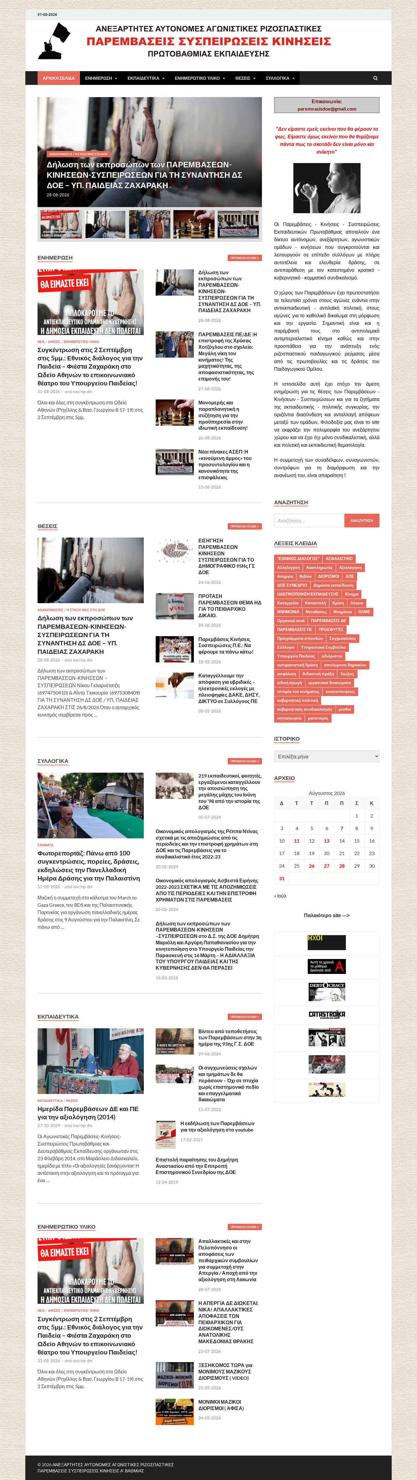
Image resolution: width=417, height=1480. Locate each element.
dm (89, 391)
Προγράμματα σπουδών (300, 638)
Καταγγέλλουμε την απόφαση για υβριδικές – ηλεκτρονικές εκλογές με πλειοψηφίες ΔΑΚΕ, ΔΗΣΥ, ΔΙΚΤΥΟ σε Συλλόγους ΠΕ (229, 688)
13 (326, 841)
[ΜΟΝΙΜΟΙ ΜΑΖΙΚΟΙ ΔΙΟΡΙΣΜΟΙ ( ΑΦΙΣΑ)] (175, 1402)
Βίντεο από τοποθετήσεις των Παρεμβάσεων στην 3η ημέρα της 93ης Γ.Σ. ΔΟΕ (230, 1037)
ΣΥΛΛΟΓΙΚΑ (277, 78)
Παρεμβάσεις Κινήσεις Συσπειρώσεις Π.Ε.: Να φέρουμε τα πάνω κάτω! (226, 645)
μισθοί (345, 709)
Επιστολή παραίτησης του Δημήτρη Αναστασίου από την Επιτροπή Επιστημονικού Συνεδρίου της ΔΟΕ (197, 1166)
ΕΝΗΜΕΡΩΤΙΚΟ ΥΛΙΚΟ (197, 78)
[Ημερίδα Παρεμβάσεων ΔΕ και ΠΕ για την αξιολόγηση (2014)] (91, 1032)
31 (282, 878)
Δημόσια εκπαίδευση (334, 585)
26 (311, 866)
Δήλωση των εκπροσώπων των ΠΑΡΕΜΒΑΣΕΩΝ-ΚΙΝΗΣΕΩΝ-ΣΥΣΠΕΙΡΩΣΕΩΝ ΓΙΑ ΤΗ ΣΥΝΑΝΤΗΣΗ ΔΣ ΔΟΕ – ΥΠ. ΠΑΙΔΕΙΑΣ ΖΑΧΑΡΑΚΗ (85, 634)
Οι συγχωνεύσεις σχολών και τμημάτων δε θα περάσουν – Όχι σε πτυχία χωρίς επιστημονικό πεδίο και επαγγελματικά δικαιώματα (228, 1083)
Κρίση (338, 602)
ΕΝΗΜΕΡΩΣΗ (98, 78)
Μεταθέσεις (316, 611)
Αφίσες (54, 342)
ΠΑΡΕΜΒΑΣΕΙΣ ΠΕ (294, 629)
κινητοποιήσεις (340, 691)
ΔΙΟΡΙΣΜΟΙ (328, 576)
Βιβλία (305, 576)
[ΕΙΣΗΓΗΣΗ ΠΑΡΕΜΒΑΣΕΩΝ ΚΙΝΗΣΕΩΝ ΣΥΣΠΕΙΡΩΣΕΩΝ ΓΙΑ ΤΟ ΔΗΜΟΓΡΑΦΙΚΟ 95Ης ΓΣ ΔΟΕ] (175, 541)
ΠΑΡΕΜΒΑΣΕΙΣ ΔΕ (328, 620)
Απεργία (285, 576)
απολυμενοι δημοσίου (345, 664)
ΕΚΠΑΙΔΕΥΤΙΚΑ (143, 78)
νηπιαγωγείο (289, 718)
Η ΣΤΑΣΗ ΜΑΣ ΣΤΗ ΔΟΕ (91, 154)
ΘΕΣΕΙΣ (242, 78)
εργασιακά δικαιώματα (329, 682)
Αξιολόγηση (350, 567)
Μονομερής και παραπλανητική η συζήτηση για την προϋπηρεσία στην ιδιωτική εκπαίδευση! (223, 415)
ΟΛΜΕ (364, 611)
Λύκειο (356, 602)
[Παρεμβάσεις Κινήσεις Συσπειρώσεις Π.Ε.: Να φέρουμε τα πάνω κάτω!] (175, 640)
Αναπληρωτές (319, 567)
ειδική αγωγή (289, 682)
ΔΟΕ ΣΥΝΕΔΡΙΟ (292, 585)
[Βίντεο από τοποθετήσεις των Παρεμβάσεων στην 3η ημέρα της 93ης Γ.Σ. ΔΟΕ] (175, 1032)
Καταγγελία (288, 602)
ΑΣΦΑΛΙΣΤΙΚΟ (339, 558)
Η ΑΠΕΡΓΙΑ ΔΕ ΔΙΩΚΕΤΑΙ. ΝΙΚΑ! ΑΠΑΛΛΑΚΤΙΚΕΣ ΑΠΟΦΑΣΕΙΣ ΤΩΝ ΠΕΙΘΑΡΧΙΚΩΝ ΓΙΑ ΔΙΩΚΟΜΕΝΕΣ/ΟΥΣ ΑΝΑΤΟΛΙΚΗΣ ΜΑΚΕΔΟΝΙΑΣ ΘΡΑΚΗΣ (228, 1322)
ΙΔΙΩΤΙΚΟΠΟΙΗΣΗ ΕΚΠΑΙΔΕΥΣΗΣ (308, 594)
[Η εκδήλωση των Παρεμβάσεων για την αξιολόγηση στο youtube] (166, 1124)
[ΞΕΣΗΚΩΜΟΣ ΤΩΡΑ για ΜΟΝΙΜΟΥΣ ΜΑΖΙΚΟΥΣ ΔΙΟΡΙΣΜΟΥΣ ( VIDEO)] (175, 1366)
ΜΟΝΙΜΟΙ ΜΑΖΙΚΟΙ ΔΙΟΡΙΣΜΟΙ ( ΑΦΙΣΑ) (221, 1405)
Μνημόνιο (342, 611)
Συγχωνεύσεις (342, 638)
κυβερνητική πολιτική (297, 700)
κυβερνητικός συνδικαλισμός (304, 709)
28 (342, 866)
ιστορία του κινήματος (298, 691)
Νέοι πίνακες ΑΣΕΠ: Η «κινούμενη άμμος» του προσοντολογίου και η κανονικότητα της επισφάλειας (225, 464)
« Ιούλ (280, 896)
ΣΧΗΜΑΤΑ (45, 845)
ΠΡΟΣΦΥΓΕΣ (331, 629)
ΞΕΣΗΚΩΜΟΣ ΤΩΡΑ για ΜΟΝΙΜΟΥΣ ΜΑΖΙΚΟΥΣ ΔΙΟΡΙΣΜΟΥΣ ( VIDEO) (225, 1371)
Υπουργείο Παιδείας (296, 656)
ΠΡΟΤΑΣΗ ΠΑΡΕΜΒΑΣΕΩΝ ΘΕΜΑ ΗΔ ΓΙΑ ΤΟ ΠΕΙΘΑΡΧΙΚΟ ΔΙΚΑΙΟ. (230, 605)
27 (326, 866)
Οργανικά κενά (291, 620)
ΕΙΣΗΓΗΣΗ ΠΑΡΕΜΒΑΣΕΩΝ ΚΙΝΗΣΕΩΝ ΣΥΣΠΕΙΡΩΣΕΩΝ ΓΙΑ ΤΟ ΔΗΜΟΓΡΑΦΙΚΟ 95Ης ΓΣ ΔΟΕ (226, 556)
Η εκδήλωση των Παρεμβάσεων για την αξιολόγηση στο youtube (217, 1126)
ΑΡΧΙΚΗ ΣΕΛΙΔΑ (59, 78)
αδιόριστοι (332, 656)
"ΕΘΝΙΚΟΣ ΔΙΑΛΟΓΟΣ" (298, 558)
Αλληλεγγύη (288, 567)
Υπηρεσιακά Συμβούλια (323, 647)
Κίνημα (351, 594)
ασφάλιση (286, 673)
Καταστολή (315, 602)
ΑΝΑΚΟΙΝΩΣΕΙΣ (60, 154)
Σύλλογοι (286, 647)
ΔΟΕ (350, 576)
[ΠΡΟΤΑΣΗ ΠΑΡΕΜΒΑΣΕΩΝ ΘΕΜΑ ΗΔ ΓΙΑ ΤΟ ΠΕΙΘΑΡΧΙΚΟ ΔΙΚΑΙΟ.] (175, 597)
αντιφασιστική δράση (297, 664)
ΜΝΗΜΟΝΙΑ (288, 611)
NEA (41, 342)
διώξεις (347, 673)
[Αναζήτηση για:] (326, 520)
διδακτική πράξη (318, 673)
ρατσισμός (318, 718)
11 (296, 841)
